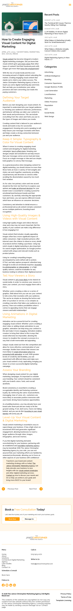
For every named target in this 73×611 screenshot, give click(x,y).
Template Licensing (63, 600)
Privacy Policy (66, 594)
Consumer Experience (53, 83)
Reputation (49, 105)
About (4, 556)
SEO (3, 54)
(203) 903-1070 (36, 554)
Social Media (12, 54)
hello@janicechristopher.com (42, 564)
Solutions (5, 558)
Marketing (34, 52)
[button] (70, 4)
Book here (6, 575)
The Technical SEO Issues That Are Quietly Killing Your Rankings (58, 24)
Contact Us (6, 567)
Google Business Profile (54, 87)
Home (4, 554)
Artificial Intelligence (52, 76)
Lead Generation (51, 91)
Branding (48, 79)
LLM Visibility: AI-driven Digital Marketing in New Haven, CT (56, 33)
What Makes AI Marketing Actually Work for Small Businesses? (58, 41)
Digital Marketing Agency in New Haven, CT (57, 59)
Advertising (23, 52)
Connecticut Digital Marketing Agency (13, 561)
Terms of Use (66, 597)
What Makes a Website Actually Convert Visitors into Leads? (57, 50)
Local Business (50, 94)
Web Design (49, 116)
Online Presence (51, 102)
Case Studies (7, 564)
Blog (3, 565)
